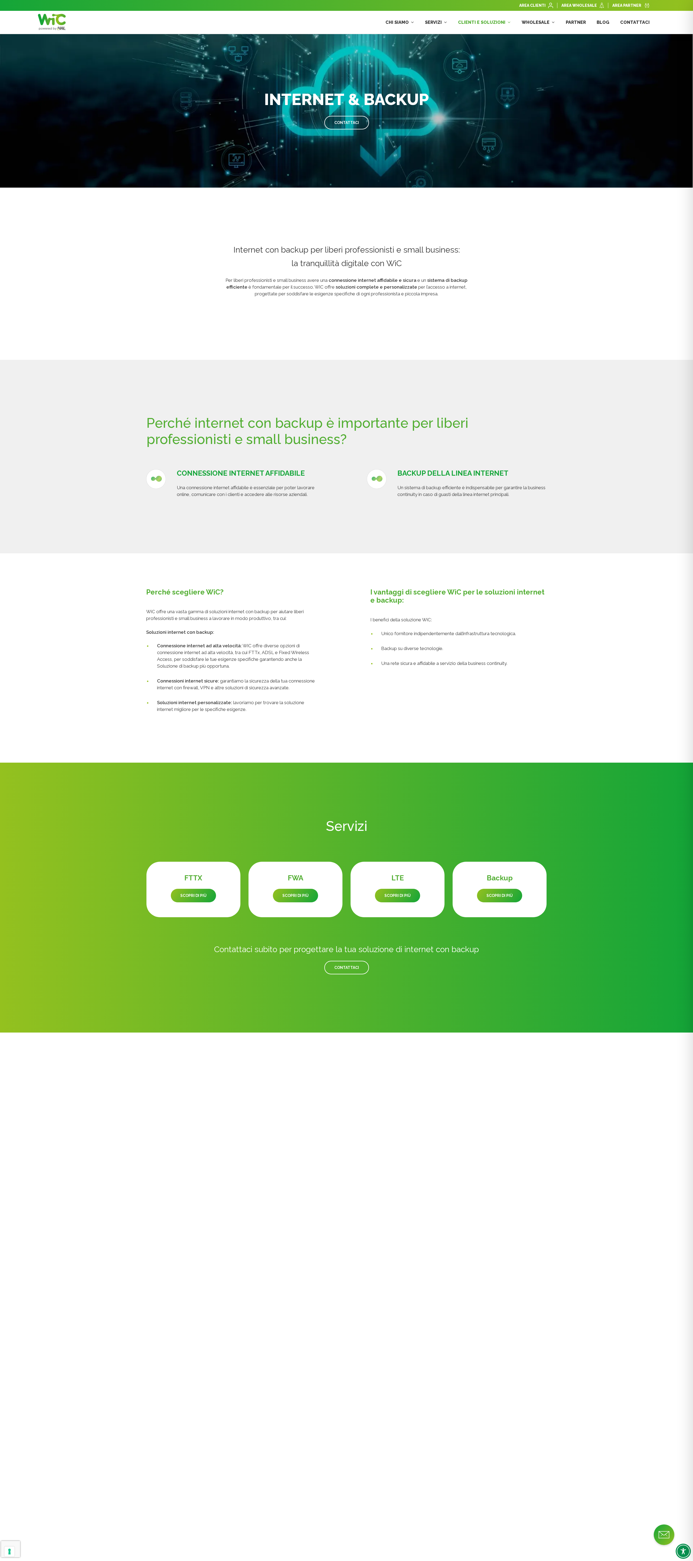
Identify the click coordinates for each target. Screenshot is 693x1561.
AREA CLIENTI (532, 5)
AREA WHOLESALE (579, 5)
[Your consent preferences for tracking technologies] (9, 1551)
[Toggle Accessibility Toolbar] (683, 1551)
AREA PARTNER (626, 5)
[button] (346, 122)
